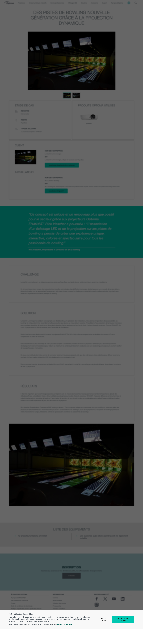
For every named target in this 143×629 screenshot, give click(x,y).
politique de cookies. (64, 624)
